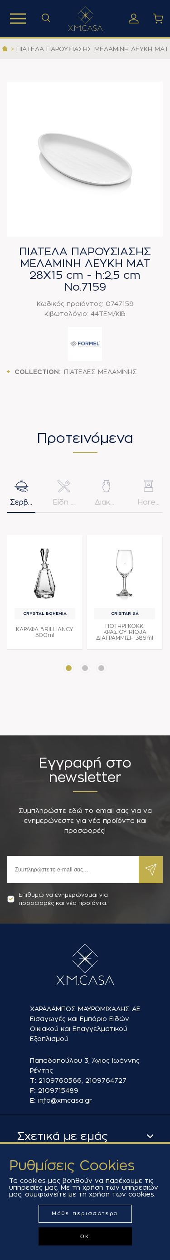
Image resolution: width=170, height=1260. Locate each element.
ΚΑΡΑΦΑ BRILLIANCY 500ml (44, 632)
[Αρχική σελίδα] (5, 49)
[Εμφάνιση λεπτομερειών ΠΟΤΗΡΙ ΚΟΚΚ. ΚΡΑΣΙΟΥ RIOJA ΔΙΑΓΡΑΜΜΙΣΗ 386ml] (124, 572)
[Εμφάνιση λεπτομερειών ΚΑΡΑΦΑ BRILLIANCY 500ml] (45, 572)
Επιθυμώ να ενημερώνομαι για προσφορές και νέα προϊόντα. (63, 899)
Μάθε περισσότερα (85, 1213)
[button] (68, 668)
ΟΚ (85, 1236)
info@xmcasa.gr (65, 1100)
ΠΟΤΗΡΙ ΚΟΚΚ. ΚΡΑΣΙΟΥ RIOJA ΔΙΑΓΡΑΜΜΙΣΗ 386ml (124, 632)
